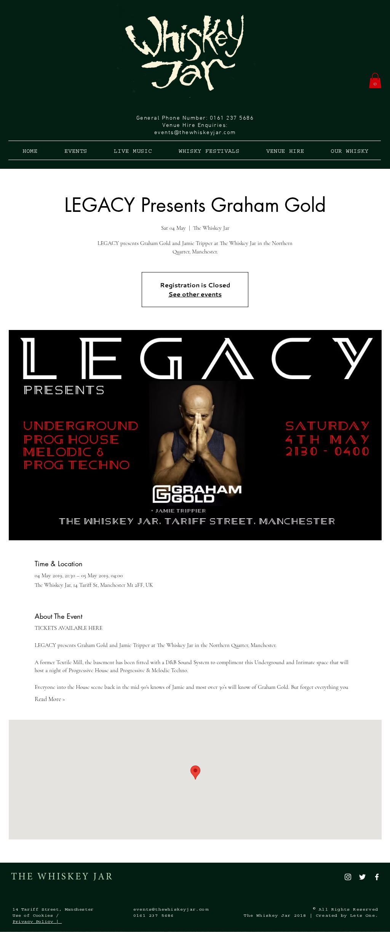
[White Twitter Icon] (362, 877)
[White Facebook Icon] (376, 877)
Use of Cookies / (36, 916)
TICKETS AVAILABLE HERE (68, 628)
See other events (195, 294)
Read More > (50, 699)
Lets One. (364, 916)
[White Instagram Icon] (348, 877)
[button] (375, 80)
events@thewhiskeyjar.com (195, 132)
